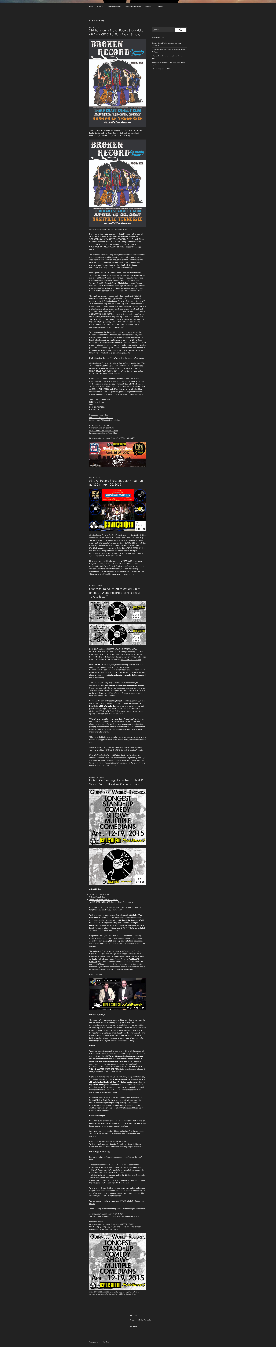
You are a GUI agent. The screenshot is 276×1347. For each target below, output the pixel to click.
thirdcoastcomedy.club (98, 415)
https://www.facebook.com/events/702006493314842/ (111, 438)
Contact (160, 6)
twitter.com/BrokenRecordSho (101, 428)
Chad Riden (139, 956)
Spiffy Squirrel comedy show (118, 956)
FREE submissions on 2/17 (161, 69)
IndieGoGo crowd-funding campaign (121, 1077)
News (99, 6)
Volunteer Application (133, 6)
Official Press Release (98, 897)
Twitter (92, 1178)
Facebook (140, 1175)
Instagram (100, 1178)
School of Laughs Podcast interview (103, 900)
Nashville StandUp (133, 234)
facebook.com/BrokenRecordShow (103, 430)
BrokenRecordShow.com (99, 425)
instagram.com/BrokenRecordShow (103, 433)
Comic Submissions (114, 6)
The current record (107, 925)
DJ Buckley (126, 951)
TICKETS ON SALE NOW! (99, 894)
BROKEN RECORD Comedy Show (119, 750)
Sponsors (148, 6)
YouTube (109, 1178)
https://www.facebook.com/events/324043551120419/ (111, 1224)
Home (91, 6)
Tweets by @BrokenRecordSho (140, 1320)
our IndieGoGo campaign (131, 659)
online (141, 394)
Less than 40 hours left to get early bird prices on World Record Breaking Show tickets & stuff (114, 592)
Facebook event (129, 902)
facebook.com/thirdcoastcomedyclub (104, 420)
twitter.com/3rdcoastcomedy (101, 418)
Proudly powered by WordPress (99, 1342)
